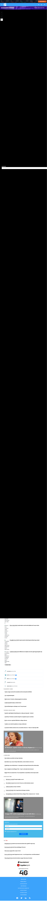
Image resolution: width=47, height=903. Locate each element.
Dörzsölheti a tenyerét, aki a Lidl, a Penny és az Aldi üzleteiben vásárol (20, 783)
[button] (41, 5)
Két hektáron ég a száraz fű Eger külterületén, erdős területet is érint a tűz (19, 761)
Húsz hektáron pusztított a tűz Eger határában (14, 758)
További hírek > (8, 664)
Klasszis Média (23, 894)
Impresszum (23, 879)
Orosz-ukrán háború (13, 461)
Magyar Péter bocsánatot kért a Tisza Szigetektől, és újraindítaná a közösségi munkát (21, 772)
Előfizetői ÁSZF (23, 890)
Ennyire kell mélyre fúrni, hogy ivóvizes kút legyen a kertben (18, 790)
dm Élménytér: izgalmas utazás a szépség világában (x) (19, 747)
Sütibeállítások (23, 892)
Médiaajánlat (23, 881)
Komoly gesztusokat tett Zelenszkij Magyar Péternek (15, 847)
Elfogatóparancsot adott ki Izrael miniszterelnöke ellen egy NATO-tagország (20, 843)
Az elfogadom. (11, 831)
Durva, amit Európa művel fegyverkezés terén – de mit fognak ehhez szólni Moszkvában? (22, 854)
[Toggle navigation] (2, 5)
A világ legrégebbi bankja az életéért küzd (13, 702)
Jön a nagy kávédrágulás (9, 695)
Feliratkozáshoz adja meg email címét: (11, 824)
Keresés (4, 166)
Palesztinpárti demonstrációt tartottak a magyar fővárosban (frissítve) (18, 858)
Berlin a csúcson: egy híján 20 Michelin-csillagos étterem (16, 720)
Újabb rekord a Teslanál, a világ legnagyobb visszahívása (16, 699)
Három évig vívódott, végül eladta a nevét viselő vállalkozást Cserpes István (24, 625)
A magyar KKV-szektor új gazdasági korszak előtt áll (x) (20, 814)
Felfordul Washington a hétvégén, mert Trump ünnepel (15, 706)
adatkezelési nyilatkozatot (10, 831)
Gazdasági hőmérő (7, 8)
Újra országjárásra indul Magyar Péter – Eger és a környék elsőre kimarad (19, 769)
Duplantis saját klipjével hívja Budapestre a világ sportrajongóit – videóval (19, 713)
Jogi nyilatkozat (23, 883)
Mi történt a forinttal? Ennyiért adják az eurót (15, 779)
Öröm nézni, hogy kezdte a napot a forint (13, 850)
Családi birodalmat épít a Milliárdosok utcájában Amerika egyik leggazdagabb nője (26, 651)
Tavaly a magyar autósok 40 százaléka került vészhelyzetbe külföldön (18, 691)
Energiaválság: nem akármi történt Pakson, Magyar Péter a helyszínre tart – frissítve (22, 793)
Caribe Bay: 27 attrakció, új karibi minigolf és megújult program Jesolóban (19, 716)
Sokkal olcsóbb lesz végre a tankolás (13, 786)
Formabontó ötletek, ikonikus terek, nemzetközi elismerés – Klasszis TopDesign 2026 (21, 727)
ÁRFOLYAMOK (42, 1)
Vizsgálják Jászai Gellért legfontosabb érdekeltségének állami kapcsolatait (24, 640)
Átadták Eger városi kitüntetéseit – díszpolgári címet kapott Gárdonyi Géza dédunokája (22, 765)
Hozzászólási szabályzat (23, 888)
